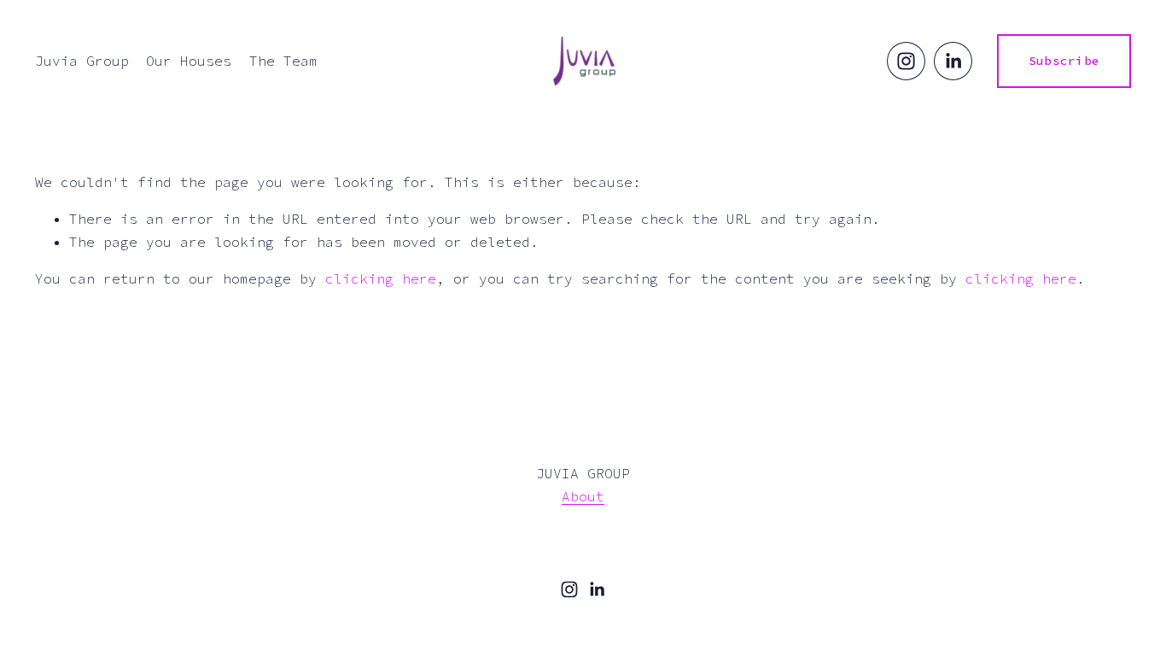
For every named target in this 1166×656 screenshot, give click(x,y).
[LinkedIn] (953, 61)
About (583, 496)
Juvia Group (82, 60)
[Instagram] (906, 61)
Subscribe (1064, 60)
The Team (283, 60)
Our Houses (188, 60)
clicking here (380, 278)
